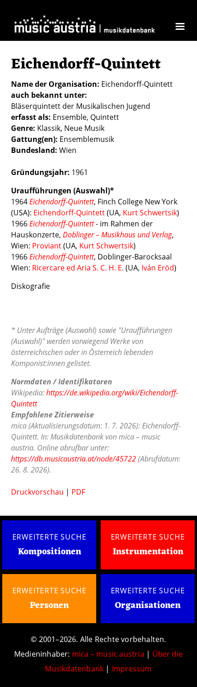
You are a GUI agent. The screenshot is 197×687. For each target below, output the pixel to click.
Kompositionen (49, 552)
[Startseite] (84, 25)
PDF (78, 492)
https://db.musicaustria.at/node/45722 (73, 459)
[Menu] (180, 27)
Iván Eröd (158, 268)
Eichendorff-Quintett (69, 213)
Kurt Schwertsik (150, 213)
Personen (49, 606)
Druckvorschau (37, 492)
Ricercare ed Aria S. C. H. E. (78, 268)
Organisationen (148, 606)
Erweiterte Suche (49, 537)
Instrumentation (148, 552)
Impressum (132, 669)
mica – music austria (108, 654)
